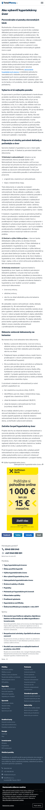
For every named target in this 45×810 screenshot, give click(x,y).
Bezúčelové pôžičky (7, 669)
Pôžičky (4, 667)
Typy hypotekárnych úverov (15, 565)
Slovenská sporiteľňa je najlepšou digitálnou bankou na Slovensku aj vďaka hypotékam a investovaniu (22, 618)
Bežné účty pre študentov (31, 712)
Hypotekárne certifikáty (14, 603)
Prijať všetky (37, 805)
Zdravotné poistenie (30, 677)
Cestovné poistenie (29, 672)
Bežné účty (28, 705)
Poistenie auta (28, 669)
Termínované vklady (7, 703)
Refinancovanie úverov (8, 679)
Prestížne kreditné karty (9, 727)
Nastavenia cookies (8, 805)
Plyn (3, 736)
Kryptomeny (5, 745)
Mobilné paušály (8, 752)
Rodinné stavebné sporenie (32, 701)
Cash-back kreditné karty (9, 724)
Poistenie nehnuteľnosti (31, 679)
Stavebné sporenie (31, 693)
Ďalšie (4, 659)
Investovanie (6, 740)
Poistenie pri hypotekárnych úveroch (19, 591)
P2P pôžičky (5, 682)
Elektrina (4, 734)
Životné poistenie (29, 674)
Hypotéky (5, 686)
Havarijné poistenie (29, 682)
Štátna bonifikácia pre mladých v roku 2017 (21, 607)
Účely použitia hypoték (13, 569)
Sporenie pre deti (7, 710)
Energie (4, 731)
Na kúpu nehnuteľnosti (8, 689)
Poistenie (27, 667)
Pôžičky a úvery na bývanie (9, 674)
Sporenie (5, 700)
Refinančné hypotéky (8, 694)
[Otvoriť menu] (42, 3)
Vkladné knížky (6, 705)
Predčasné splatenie (12, 599)
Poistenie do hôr (29, 684)
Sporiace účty (6, 708)
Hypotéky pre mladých (8, 696)
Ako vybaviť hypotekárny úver (16, 576)
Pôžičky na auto (6, 672)
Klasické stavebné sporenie (32, 696)
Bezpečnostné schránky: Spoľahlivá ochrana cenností (22, 634)
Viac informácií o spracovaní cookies (13, 800)
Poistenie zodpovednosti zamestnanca (31, 688)
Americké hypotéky (7, 691)
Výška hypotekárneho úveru (14, 462)
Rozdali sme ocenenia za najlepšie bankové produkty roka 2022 (21, 647)
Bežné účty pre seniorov (31, 715)
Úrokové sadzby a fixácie (14, 584)
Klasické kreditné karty (8, 722)
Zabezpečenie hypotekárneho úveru (28, 464)
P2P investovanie (7, 748)
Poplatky (7, 588)
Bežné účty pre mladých (31, 710)
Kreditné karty (7, 719)
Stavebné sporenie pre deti (32, 698)
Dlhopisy (4, 743)
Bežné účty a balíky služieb (32, 707)
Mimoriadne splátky (12, 595)
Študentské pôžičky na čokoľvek (11, 677)
